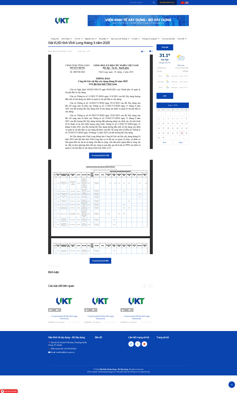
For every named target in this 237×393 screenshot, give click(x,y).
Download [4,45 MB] (100, 261)
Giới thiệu (65, 39)
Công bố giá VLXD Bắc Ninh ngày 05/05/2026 (137, 317)
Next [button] (151, 286)
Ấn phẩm (102, 39)
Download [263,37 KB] (100, 155)
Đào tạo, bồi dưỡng (119, 39)
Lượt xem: (82, 51)
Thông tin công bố (149, 39)
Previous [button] (144, 286)
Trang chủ (55, 39)
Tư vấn (134, 39)
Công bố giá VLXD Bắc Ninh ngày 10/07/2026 (64, 317)
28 (182, 133)
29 (186, 133)
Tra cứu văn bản (168, 39)
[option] (64, 307)
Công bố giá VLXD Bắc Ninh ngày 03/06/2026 (101, 317)
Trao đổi (180, 39)
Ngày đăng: (52, 51)
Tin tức (77, 39)
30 (158, 138)
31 (163, 138)
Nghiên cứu (89, 39)
